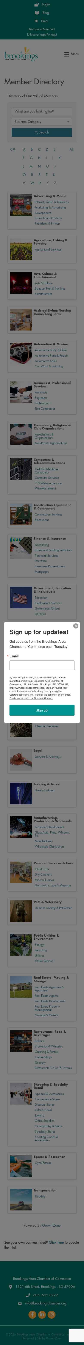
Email (14, 656)
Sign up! (42, 710)
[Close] (75, 626)
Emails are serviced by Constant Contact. (31, 698)
